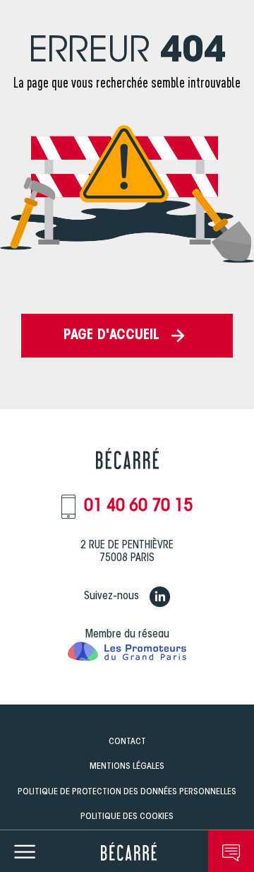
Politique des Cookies (127, 816)
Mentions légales (127, 766)
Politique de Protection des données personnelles (127, 791)
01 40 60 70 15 (138, 506)
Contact (127, 741)
